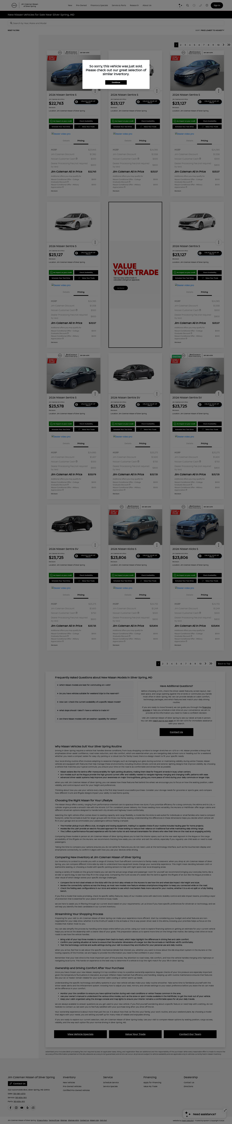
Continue (116, 82)
